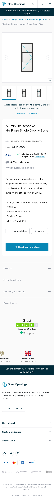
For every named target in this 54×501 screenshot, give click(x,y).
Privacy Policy (37, 495)
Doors (5, 19)
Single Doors (17, 19)
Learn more (40, 157)
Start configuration (29, 247)
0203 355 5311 (27, 371)
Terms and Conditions (20, 495)
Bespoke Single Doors (37, 19)
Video (41, 230)
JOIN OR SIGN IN (13, 408)
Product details (19, 230)
